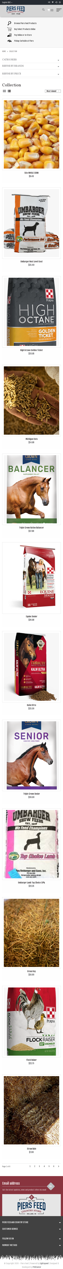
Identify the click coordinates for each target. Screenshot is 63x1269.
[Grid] (4, 91)
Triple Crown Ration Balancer (31, 527)
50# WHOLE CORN (31, 173)
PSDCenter (37, 1267)
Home (4, 51)
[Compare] (49, 2)
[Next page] (58, 1166)
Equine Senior (31, 616)
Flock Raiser (31, 1060)
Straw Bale (31, 1149)
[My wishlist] (52, 2)
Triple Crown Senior (31, 794)
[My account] (56, 2)
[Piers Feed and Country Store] (15, 10)
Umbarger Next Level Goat (32, 261)
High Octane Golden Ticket (31, 350)
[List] (9, 91)
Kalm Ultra (31, 705)
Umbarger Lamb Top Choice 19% (31, 882)
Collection (13, 51)
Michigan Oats (32, 439)
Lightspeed (44, 1263)
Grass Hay (31, 971)
